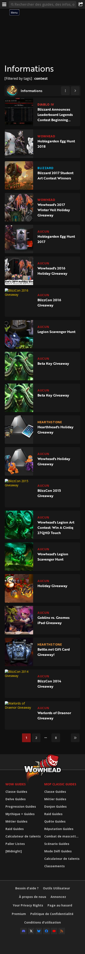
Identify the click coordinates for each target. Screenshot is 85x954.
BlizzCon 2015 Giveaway (49, 493)
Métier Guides (16, 821)
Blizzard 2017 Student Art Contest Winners (55, 175)
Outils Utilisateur (56, 888)
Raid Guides (14, 829)
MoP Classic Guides (60, 784)
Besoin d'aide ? (27, 888)
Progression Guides (20, 806)
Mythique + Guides (20, 814)
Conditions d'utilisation (42, 922)
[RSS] (61, 931)
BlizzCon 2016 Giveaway (49, 302)
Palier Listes (15, 844)
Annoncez (58, 897)
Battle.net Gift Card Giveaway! (53, 652)
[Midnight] (13, 851)
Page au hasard (60, 905)
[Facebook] (46, 931)
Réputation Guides (58, 829)
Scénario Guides (56, 844)
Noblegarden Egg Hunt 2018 (56, 143)
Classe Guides (16, 791)
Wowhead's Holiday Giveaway (53, 461)
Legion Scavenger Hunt (56, 331)
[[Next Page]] (75, 90)
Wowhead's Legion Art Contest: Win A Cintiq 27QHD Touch (55, 527)
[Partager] (80, 4)
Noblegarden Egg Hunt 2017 (56, 239)
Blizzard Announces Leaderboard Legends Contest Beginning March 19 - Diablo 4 (55, 114)
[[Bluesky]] (39, 931)
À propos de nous (32, 897)
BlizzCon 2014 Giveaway (49, 683)
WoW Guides (15, 784)
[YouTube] (54, 931)
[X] (31, 931)
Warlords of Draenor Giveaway (54, 715)
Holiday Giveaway (52, 585)
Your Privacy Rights (28, 905)
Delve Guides (15, 799)
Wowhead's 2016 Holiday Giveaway (52, 270)
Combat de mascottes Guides (62, 836)
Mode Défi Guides (58, 851)
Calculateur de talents (23, 836)
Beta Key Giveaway (53, 363)
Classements (54, 866)
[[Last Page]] (75, 737)
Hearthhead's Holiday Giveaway (55, 429)
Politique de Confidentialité (51, 914)
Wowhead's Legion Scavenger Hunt (52, 556)
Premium (19, 914)
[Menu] (4, 4)
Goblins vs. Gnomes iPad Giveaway (53, 620)
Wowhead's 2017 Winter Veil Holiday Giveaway (53, 210)
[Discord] (23, 931)
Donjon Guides (55, 806)
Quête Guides (55, 821)
